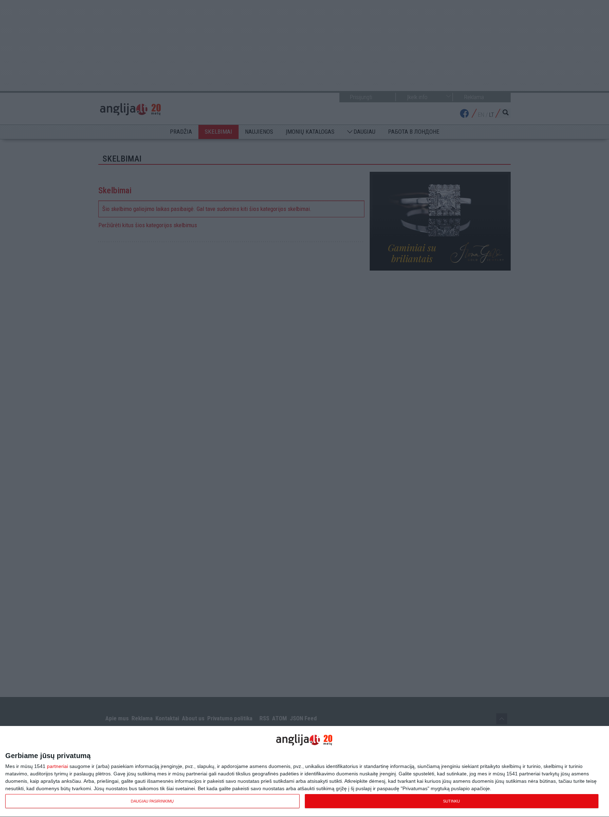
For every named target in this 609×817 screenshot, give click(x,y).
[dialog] (304, 771)
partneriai (57, 766)
